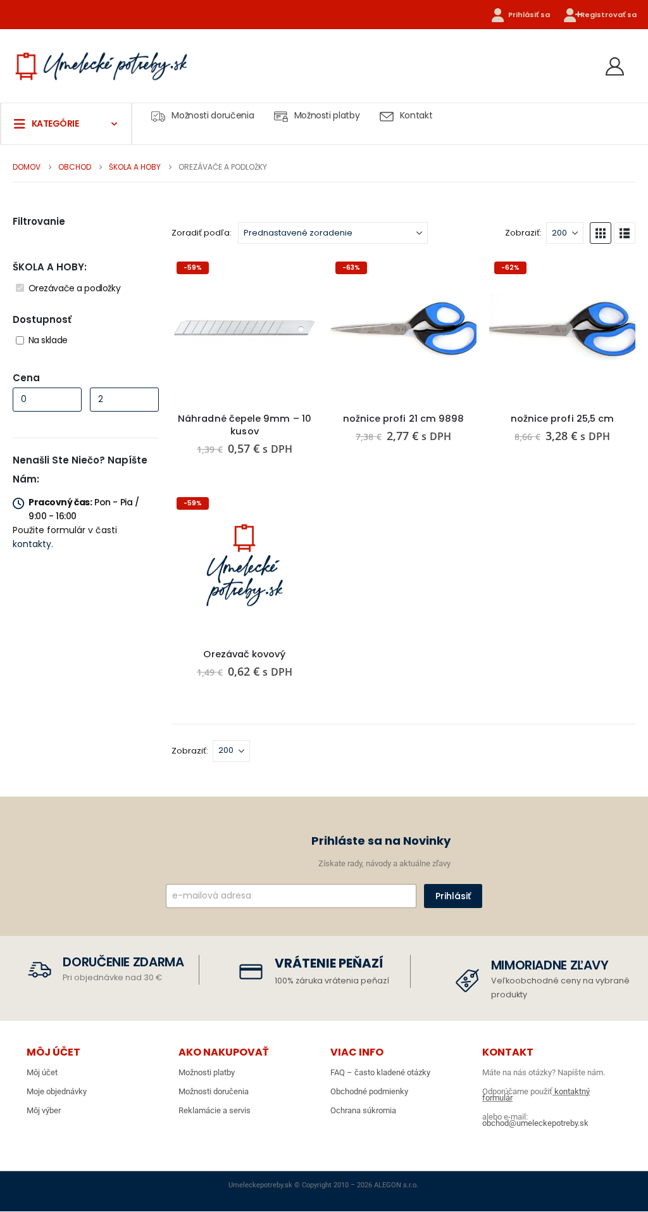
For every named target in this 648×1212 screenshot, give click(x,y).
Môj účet (42, 1072)
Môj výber (44, 1110)
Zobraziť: (523, 233)
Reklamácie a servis (214, 1110)
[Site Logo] (101, 66)
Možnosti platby (327, 115)
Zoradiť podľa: (201, 233)
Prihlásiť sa (529, 14)
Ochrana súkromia (363, 1110)
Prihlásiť (453, 896)
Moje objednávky (57, 1091)
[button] (600, 233)
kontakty (32, 544)
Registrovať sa (608, 14)
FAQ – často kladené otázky (380, 1072)
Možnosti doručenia (212, 115)
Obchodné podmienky (369, 1091)
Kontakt (416, 115)
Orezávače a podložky (74, 288)
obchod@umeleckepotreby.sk (535, 1123)
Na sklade (48, 340)
